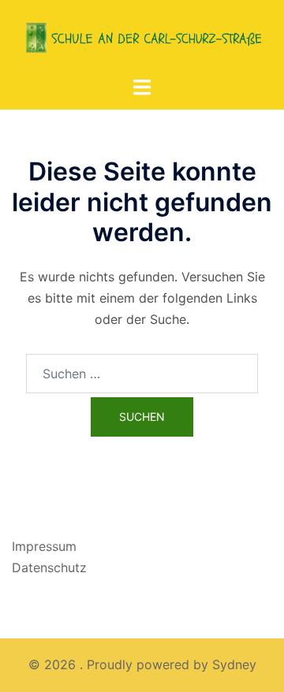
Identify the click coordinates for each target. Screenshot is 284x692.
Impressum (44, 546)
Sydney (234, 664)
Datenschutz (49, 567)
